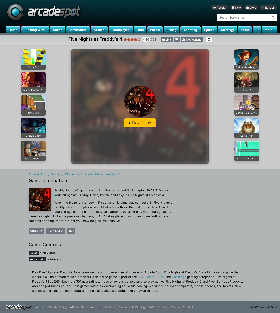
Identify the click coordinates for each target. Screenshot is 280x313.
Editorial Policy (57, 307)
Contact (188, 307)
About (40, 307)
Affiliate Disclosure (82, 307)
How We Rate (106, 307)
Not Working (193, 39)
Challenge (36, 230)
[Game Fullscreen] (209, 39)
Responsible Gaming (132, 307)
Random (269, 7)
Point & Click (55, 230)
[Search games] (273, 17)
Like (168, 39)
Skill (71, 230)
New (237, 7)
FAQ (151, 307)
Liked (252, 7)
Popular (221, 7)
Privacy (162, 307)
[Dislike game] (177, 39)
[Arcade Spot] (70, 13)
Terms (175, 307)
